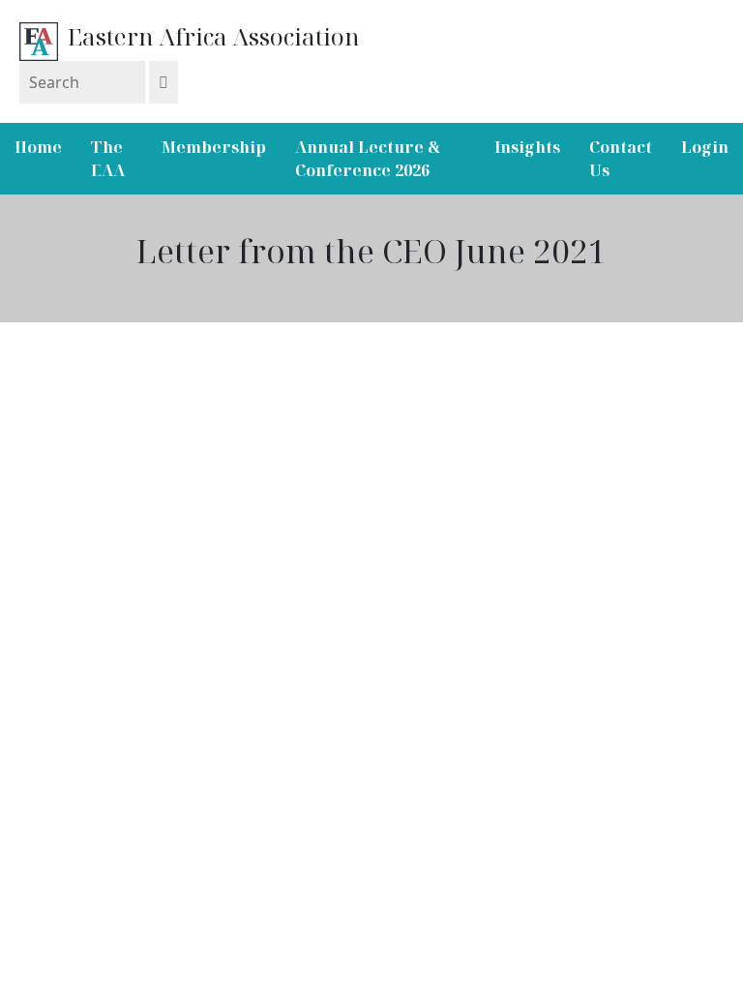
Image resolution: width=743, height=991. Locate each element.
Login (704, 147)
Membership (214, 147)
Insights (527, 147)
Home (38, 147)
